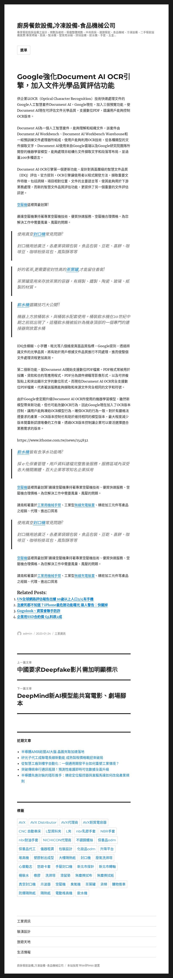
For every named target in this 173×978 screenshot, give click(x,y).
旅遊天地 (24, 942)
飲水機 (23, 304)
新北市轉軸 (107, 867)
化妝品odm (86, 849)
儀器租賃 (47, 849)
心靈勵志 (25, 867)
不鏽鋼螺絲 (84, 840)
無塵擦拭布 (83, 875)
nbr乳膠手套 (86, 831)
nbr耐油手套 (28, 840)
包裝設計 (65, 849)
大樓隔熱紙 (67, 858)
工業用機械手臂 (49, 505)
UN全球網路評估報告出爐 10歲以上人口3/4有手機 (55, 599)
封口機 (39, 234)
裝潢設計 (24, 932)
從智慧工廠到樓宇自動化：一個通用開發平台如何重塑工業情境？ (70, 763)
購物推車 (119, 884)
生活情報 (24, 952)
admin (27, 633)
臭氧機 (75, 884)
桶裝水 (24, 875)
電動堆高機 (63, 893)
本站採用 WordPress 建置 (83, 965)
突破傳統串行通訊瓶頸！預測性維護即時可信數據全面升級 (65, 769)
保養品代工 (27, 849)
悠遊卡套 (44, 867)
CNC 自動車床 (30, 831)
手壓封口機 (63, 867)
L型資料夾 (53, 831)
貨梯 (103, 884)
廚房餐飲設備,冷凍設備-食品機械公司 (66, 25)
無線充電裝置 (84, 505)
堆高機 (24, 858)
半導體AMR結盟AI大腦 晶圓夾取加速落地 (52, 752)
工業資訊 (60, 633)
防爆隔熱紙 (27, 893)
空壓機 (22, 205)
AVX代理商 (69, 822)
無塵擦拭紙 (105, 875)
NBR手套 (107, 831)
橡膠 (37, 875)
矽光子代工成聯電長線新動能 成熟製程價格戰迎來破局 (62, 757)
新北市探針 (85, 867)
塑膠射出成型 (44, 858)
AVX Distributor (43, 822)
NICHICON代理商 (57, 840)
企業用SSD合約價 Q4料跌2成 (39, 617)
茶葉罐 (72, 269)
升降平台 (107, 849)
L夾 (68, 831)
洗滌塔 (50, 875)
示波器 (46, 884)
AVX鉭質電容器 (95, 822)
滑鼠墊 (65, 875)
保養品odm (107, 840)
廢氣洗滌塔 (104, 858)
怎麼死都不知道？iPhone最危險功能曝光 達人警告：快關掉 (62, 605)
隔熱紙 (46, 893)
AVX (22, 822)
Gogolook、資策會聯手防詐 (38, 611)
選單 (23, 50)
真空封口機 (27, 884)
